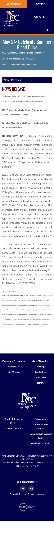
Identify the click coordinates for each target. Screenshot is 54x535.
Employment (40, 419)
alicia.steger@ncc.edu (22, 101)
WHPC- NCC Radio (40, 443)
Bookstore (41, 377)
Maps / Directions (40, 361)
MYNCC (40, 4)
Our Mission (13, 372)
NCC (4, 53)
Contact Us (40, 372)
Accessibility (13, 366)
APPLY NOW (13, 4)
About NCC (13, 53)
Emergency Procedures (13, 361)
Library (40, 382)
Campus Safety (13, 428)
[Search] (48, 30)
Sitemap (40, 366)
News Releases (26, 53)
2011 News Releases (11, 59)
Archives (38, 53)
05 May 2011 (27, 59)
